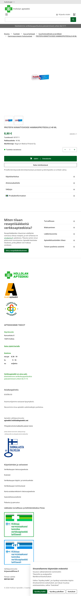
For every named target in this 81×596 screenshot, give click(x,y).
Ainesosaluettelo (13, 183)
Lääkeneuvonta (50, 234)
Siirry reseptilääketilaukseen (16, 250)
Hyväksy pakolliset (57, 591)
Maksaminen (49, 227)
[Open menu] (6, 14)
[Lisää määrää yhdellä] (74, 149)
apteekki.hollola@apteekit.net (16, 420)
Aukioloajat (8, 2)
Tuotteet (16, 34)
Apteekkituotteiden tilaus (54, 240)
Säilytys (9, 189)
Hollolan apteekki (21, 8)
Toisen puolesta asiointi (54, 246)
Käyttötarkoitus (12, 176)
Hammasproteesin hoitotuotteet (20, 36)
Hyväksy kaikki (40, 591)
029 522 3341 (9, 579)
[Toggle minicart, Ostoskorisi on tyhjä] (74, 14)
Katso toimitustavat (40, 165)
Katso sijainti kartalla (12, 346)
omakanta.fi (8, 238)
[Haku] (73, 19)
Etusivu (7, 34)
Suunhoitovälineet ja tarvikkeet (50, 34)
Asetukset (71, 591)
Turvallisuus (49, 221)
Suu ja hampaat (29, 34)
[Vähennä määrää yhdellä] (65, 149)
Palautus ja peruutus (12, 502)
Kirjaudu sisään (64, 14)
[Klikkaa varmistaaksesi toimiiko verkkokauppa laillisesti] (40, 524)
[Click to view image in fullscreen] (40, 77)
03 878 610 (8, 394)
